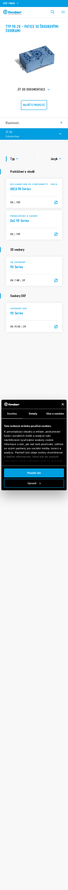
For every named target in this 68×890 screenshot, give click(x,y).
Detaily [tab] (33, 413)
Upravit (32, 483)
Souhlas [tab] (12, 413)
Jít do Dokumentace (31, 89)
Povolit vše (34, 472)
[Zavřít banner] (63, 404)
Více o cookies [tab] (55, 413)
